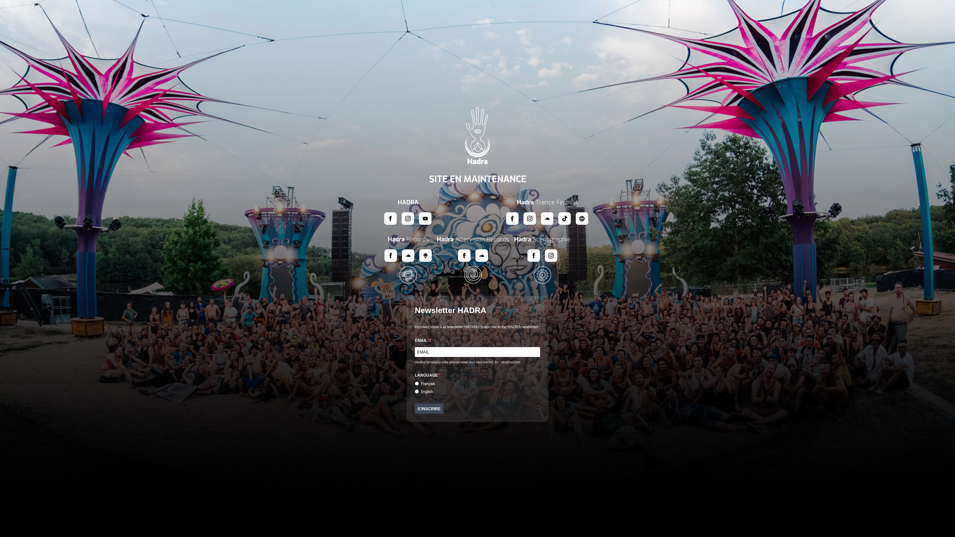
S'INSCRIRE (429, 409)
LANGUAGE (426, 375)
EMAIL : (422, 340)
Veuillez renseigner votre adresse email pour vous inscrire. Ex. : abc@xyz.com (467, 362)
